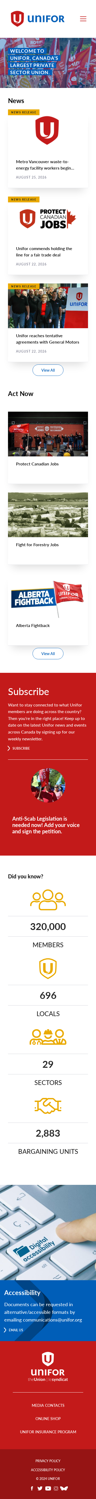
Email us (16, 1330)
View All (48, 370)
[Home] (39, 18)
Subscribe (21, 748)
